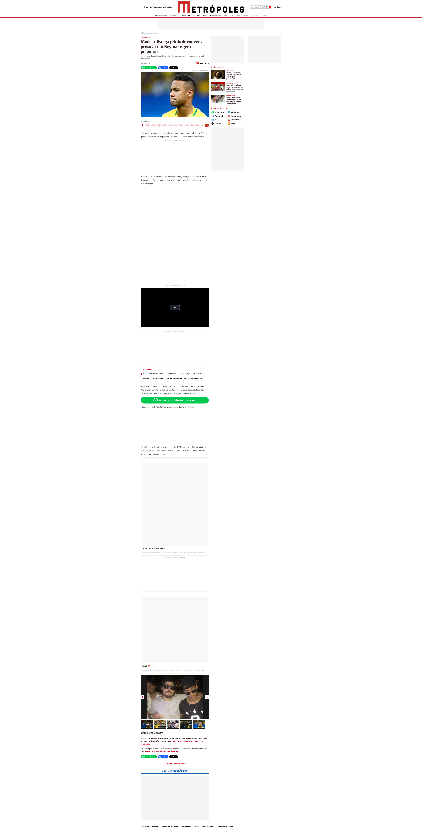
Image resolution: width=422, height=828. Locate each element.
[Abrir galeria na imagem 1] (175, 697)
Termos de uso (186, 826)
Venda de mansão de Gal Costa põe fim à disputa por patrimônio (234, 76)
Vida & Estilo (228, 16)
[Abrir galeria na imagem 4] (186, 724)
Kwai (233, 123)
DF (189, 16)
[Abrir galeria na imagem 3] (173, 724)
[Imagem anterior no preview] (142, 697)
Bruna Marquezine (171, 763)
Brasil (184, 16)
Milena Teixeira (230, 95)
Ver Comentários (175, 770)
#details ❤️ (146, 666)
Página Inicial (144, 32)
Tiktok (218, 123)
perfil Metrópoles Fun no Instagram (162, 751)
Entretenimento (215, 16)
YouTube (235, 120)
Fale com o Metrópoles (225, 826)
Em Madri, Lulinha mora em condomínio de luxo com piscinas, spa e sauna (234, 88)
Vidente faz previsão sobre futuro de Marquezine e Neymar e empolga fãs (172, 378)
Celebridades (154, 32)
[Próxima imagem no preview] (207, 697)
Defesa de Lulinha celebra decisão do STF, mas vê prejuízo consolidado (234, 100)
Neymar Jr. (182, 763)
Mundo (205, 16)
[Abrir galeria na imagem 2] (160, 724)
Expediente (155, 826)
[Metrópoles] (211, 7)
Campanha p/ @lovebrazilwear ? (153, 548)
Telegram (235, 112)
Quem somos (145, 826)
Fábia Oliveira (230, 71)
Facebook (219, 116)
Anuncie (196, 826)
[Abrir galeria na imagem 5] (199, 724)
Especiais (263, 16)
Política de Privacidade (170, 826)
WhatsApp (219, 112)
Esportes (254, 16)
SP (194, 16)
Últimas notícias (161, 16)
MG (198, 16)
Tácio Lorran (229, 83)
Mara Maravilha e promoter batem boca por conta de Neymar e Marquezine (173, 374)
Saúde (238, 16)
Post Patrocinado (208, 826)
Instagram (236, 116)
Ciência (245, 16)
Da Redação (144, 62)
